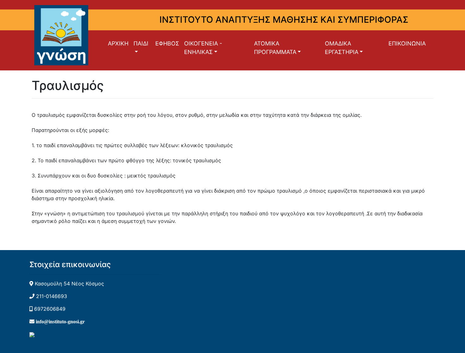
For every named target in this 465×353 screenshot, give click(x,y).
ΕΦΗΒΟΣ (167, 43)
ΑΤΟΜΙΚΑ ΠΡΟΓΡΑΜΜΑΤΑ (275, 47)
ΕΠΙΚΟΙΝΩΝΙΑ (407, 43)
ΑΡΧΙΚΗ (118, 43)
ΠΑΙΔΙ (140, 43)
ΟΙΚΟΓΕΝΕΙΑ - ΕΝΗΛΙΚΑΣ (203, 47)
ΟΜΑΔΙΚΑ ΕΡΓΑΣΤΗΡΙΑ (341, 47)
